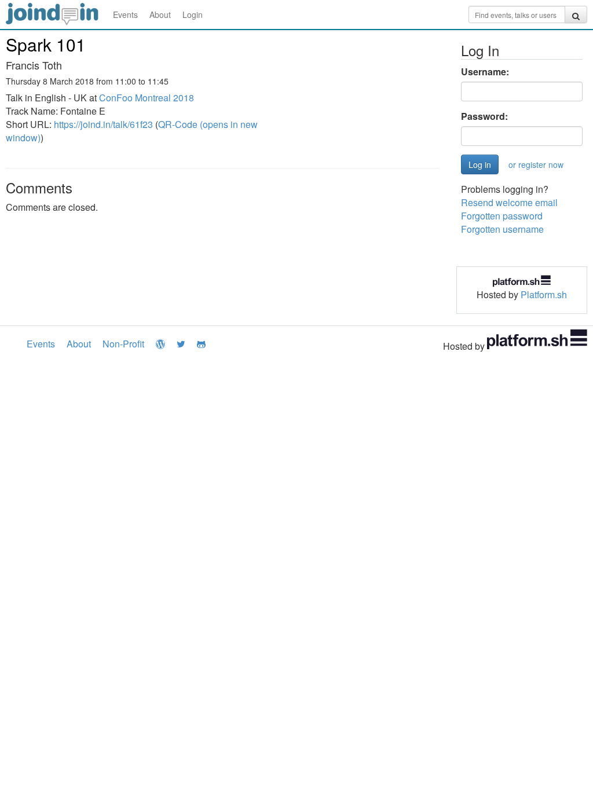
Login (192, 14)
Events (125, 14)
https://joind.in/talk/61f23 (103, 124)
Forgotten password (502, 215)
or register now (535, 164)
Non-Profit (123, 343)
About (160, 14)
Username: (485, 71)
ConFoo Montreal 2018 (146, 97)
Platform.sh (544, 294)
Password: (484, 116)
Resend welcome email (509, 202)
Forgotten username (502, 229)
